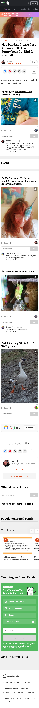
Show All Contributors (19, 476)
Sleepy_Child (10, 253)
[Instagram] (7, 682)
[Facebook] (3, 682)
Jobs (13, 692)
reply (14, 151)
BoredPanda (8, 3)
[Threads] (22, 682)
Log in (34, 3)
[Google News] (29, 682)
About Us (6, 692)
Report (36, 126)
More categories (12, 622)
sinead (9, 61)
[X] (14, 682)
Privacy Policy (30, 698)
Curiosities (6, 40)
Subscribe (19, 638)
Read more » (19, 469)
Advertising (24, 689)
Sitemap (31, 692)
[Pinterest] (11, 682)
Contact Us (21, 692)
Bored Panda (11, 676)
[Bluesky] (18, 682)
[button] (32, 531)
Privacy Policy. (18, 647)
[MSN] (25, 682)
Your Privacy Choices (10, 689)
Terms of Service (9, 702)
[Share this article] (34, 71)
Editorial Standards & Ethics (12, 698)
